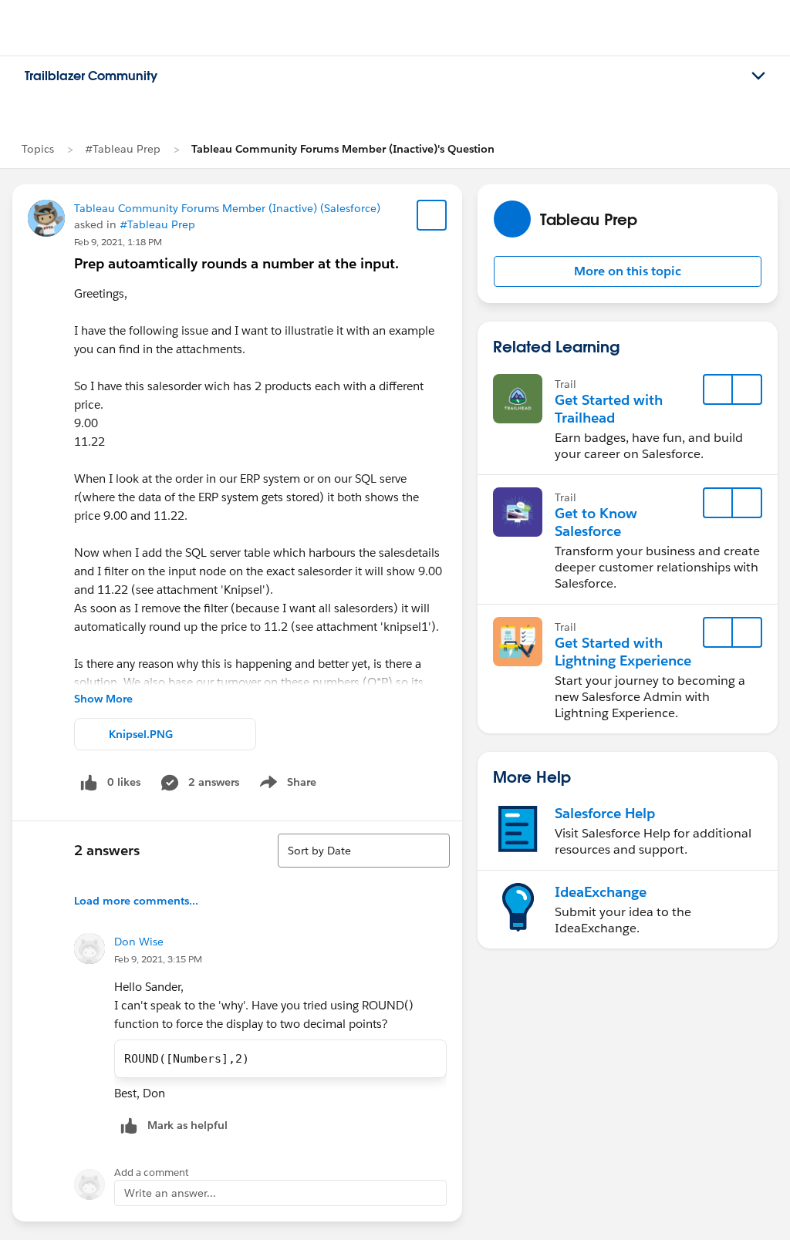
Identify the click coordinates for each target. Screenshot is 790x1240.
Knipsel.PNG (141, 734)
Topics (38, 149)
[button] (627, 271)
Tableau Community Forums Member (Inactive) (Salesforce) (227, 208)
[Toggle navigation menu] (758, 76)
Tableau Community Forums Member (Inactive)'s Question (343, 149)
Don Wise (139, 942)
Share (286, 785)
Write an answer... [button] (170, 1193)
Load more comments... (136, 901)
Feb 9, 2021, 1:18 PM (118, 241)
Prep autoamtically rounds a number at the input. (236, 263)
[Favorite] (432, 215)
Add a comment (151, 1172)
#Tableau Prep (122, 149)
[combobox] (364, 851)
